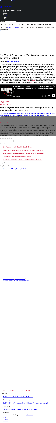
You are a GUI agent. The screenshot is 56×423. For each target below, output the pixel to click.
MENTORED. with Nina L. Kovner (12, 10)
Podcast (5, 13)
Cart (7, 16)
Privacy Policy (30, 415)
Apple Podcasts (4, 101)
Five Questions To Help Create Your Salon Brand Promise (22, 160)
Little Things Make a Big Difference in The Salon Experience (23, 150)
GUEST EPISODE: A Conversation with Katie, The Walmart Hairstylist (26, 403)
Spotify (2, 102)
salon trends (45, 115)
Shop (4, 14)
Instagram (6, 419)
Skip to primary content (6, 6)
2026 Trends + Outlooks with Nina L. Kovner (18, 147)
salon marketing (14, 115)
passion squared (8, 113)
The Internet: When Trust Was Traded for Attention (20, 409)
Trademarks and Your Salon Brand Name (17, 156)
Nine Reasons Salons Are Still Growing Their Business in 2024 (23, 153)
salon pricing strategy (35, 115)
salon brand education (20, 113)
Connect (5, 17)
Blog (13, 27)
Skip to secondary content (6, 7)
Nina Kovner (11, 61)
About (4, 11)
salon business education (44, 113)
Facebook (5, 418)
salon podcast (24, 115)
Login (4, 18)
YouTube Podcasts (5, 104)
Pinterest (5, 421)
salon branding (31, 113)
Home (9, 27)
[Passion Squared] (10, 1)
